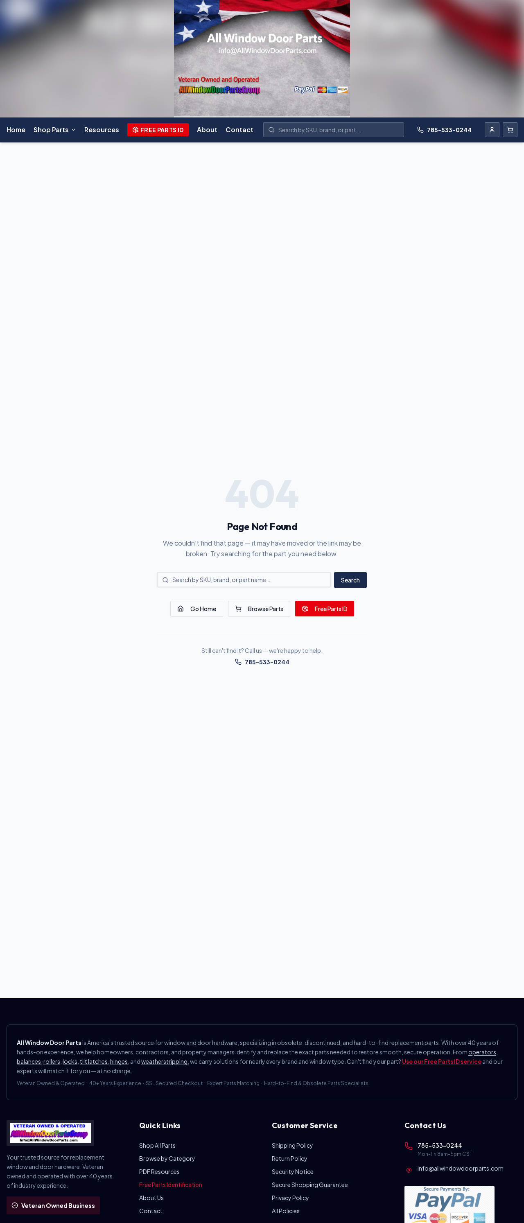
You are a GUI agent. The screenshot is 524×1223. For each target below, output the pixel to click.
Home (16, 129)
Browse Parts (265, 608)
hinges (119, 1061)
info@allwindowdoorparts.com (461, 1168)
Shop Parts (51, 129)
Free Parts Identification (170, 1184)
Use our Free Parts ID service (441, 1061)
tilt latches (94, 1061)
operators (482, 1052)
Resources (101, 129)
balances (29, 1061)
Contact (239, 129)
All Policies (286, 1210)
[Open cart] (510, 129)
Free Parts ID (162, 129)
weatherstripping (164, 1061)
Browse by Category (167, 1158)
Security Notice (293, 1171)
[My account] (492, 129)
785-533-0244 (449, 129)
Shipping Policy (292, 1145)
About (207, 129)
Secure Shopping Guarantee (310, 1184)
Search (350, 580)
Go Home (203, 608)
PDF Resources (159, 1171)
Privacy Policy (290, 1197)
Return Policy (289, 1158)
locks (70, 1061)
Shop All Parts (157, 1145)
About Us (151, 1197)
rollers (51, 1061)
